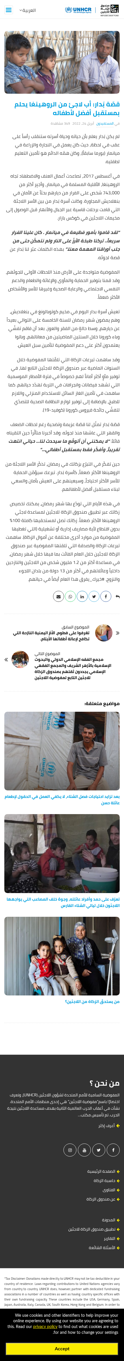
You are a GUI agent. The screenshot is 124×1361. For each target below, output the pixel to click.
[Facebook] (113, 1150)
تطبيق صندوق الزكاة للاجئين (91, 1229)
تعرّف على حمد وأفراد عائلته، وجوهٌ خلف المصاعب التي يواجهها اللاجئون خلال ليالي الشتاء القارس (63, 902)
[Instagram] (69, 1150)
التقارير (109, 1238)
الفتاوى (109, 1190)
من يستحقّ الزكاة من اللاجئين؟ (92, 1001)
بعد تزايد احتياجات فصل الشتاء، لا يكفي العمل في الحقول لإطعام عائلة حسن (62, 800)
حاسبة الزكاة (104, 1180)
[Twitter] (98, 1150)
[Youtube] (84, 1150)
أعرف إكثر (107, 1125)
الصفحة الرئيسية (101, 1171)
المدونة (108, 1220)
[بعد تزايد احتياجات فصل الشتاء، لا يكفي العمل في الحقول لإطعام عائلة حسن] (62, 751)
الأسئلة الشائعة (102, 1247)
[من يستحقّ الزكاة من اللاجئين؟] (62, 956)
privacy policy (45, 1327)
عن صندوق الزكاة (101, 1199)
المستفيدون (105, 123)
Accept (62, 1349)
